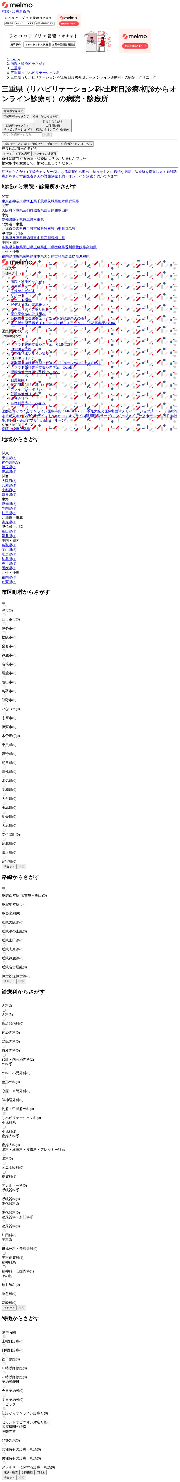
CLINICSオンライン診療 (30, 354)
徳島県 (59, 247)
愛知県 (7, 219)
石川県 (49, 238)
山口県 (49, 247)
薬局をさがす (21, 286)
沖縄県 (84, 256)
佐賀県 (17, 256)
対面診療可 (23, 153)
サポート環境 (21, 300)
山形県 (59, 229)
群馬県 (73, 201)
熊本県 (38, 256)
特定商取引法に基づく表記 (32, 385)
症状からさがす (23, 291)
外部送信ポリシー (25, 394)
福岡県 (7, 256)
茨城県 (52, 201)
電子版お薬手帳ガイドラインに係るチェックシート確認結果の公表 (63, 323)
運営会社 (18, 398)
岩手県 (28, 229)
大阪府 (7, 210)
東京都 (7, 201)
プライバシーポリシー (28, 389)
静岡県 (17, 219)
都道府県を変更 (13, 111)
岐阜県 (28, 219)
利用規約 (18, 380)
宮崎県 (59, 256)
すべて (8, 153)
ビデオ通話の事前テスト (30, 305)
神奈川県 (19, 201)
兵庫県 (17, 210)
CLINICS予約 (21, 349)
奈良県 (49, 210)
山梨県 (7, 238)
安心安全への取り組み (28, 314)
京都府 (28, 210)
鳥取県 (7, 247)
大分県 (49, 256)
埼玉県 (31, 201)
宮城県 (38, 229)
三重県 (38, 219)
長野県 (17, 238)
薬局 (26, 11)
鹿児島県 (72, 256)
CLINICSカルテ (23, 358)
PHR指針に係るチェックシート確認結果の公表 (47, 318)
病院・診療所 (12, 11)
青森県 (17, 229)
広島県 (38, 247)
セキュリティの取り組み (30, 309)
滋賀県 (38, 210)
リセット (9, 866)
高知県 (91, 247)
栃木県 (63, 201)
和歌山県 (61, 210)
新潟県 (28, 238)
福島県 (70, 229)
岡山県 (28, 247)
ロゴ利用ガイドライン (28, 403)
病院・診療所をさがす (28, 282)
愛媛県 (81, 247)
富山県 (38, 238)
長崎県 (28, 256)
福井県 (59, 238)
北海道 (7, 229)
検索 (47, 134)
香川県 (70, 247)
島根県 (17, 247)
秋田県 (49, 229)
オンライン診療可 (44, 153)
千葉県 (42, 201)
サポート (18, 295)
